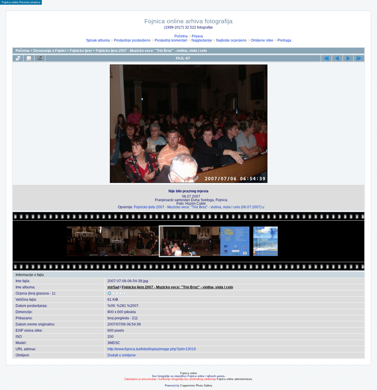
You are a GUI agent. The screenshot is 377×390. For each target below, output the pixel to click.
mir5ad (113, 287)
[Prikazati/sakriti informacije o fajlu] (29, 58)
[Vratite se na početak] (326, 58)
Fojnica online (188, 373)
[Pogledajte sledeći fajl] (348, 58)
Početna (181, 36)
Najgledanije (201, 40)
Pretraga (284, 40)
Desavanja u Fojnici (49, 51)
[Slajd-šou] (39, 58)
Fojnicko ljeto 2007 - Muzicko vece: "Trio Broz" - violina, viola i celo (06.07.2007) (198, 207)
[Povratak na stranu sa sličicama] (18, 58)
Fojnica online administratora (234, 379)
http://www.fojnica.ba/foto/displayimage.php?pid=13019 (152, 349)
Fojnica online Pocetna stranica (21, 2)
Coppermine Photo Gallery (196, 385)
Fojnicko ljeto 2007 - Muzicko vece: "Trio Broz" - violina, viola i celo (151, 51)
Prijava (197, 36)
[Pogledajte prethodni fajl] (337, 58)
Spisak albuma (98, 40)
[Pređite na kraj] (359, 58)
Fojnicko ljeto (81, 51)
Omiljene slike (262, 40)
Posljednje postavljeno (132, 40)
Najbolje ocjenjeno (231, 40)
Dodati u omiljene (122, 355)
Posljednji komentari (171, 40)
